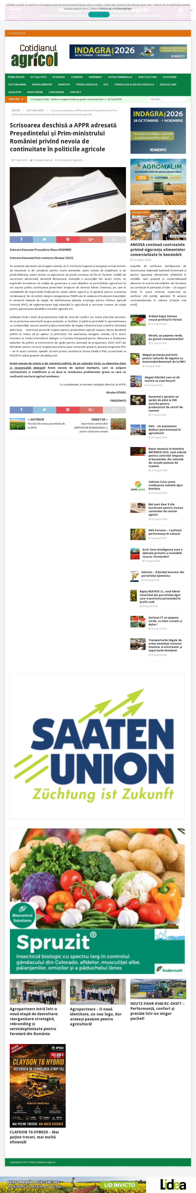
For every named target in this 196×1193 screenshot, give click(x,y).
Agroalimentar (42, 85)
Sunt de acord (99, 14)
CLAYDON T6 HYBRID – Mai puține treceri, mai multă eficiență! (34, 1137)
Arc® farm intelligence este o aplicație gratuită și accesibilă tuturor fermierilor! (162, 553)
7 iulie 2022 (21, 160)
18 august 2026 (150, 606)
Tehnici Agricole (87, 85)
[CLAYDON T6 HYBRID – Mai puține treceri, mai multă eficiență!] (38, 1086)
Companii (77, 77)
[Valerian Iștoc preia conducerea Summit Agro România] (138, 486)
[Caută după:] (167, 99)
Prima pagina (16, 77)
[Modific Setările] (191, 10)
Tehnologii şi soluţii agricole (134, 85)
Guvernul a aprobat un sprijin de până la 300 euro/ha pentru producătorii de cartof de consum (166, 403)
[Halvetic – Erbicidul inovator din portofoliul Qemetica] (134, 576)
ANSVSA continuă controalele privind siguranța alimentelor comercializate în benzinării (157, 249)
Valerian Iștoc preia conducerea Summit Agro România (166, 485)
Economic (58, 77)
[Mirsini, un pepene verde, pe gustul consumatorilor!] (138, 339)
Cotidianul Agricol (43, 160)
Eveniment (95, 77)
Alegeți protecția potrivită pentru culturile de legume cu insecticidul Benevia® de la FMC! (164, 358)
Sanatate (64, 85)
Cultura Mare (17, 85)
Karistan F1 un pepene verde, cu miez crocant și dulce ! (165, 621)
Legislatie (14, 92)
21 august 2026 (158, 343)
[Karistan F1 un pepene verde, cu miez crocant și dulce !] (138, 621)
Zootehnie (169, 77)
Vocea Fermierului (120, 77)
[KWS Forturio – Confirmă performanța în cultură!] (138, 534)
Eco (106, 85)
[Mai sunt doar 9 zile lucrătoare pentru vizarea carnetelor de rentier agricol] (138, 508)
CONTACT (75, 92)
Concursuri (56, 92)
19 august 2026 (158, 538)
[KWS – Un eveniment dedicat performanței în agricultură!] (138, 430)
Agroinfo (78, 160)
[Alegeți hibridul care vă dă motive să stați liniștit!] (136, 381)
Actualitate (38, 77)
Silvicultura (168, 85)
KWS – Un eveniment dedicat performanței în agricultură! (165, 430)
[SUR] (97, 817)
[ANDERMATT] (97, 972)
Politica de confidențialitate (115, 8)
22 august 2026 (142, 260)
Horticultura (147, 77)
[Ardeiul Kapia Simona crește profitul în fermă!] (138, 320)
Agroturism (35, 92)
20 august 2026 (159, 437)
